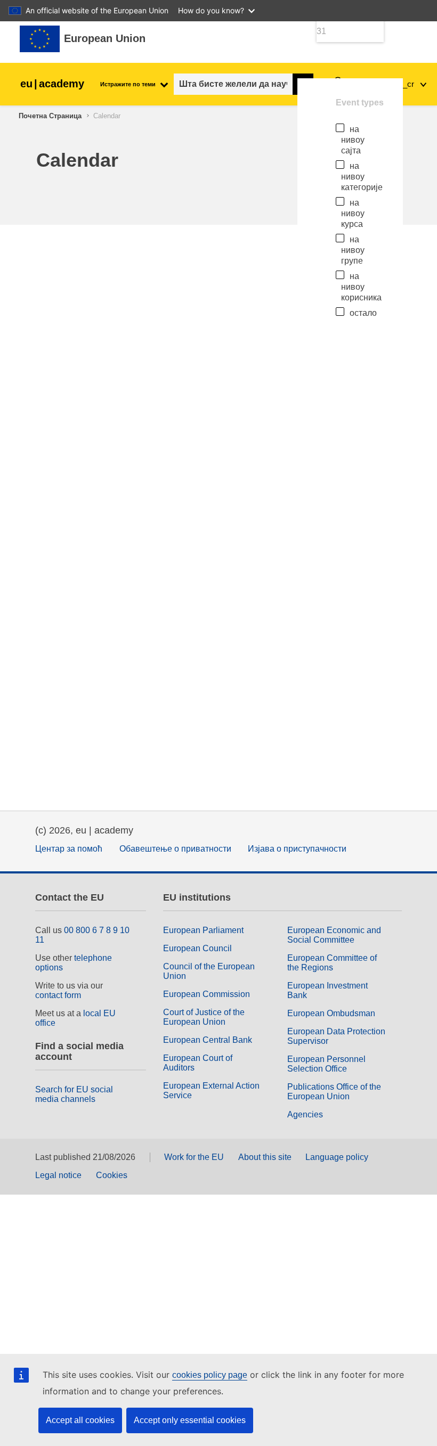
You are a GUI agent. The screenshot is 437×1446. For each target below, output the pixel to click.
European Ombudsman (331, 1013)
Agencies (305, 1114)
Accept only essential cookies (190, 1420)
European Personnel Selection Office (326, 1064)
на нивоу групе (353, 250)
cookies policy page (209, 1374)
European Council (197, 948)
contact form (58, 995)
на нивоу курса (353, 213)
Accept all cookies (80, 1420)
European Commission (206, 994)
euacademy (52, 83)
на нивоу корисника (361, 287)
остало (363, 312)
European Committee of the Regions (332, 962)
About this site (265, 1157)
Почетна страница (50, 116)
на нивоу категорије (362, 176)
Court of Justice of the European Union (204, 1017)
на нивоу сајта (353, 140)
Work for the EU (194, 1157)
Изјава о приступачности (297, 848)
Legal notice (58, 1175)
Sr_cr (405, 83)
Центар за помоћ (68, 848)
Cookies (111, 1175)
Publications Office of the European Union (334, 1091)
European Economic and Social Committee (334, 935)
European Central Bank (207, 1039)
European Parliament (203, 930)
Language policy (336, 1157)
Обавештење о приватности (175, 848)
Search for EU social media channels (74, 1094)
